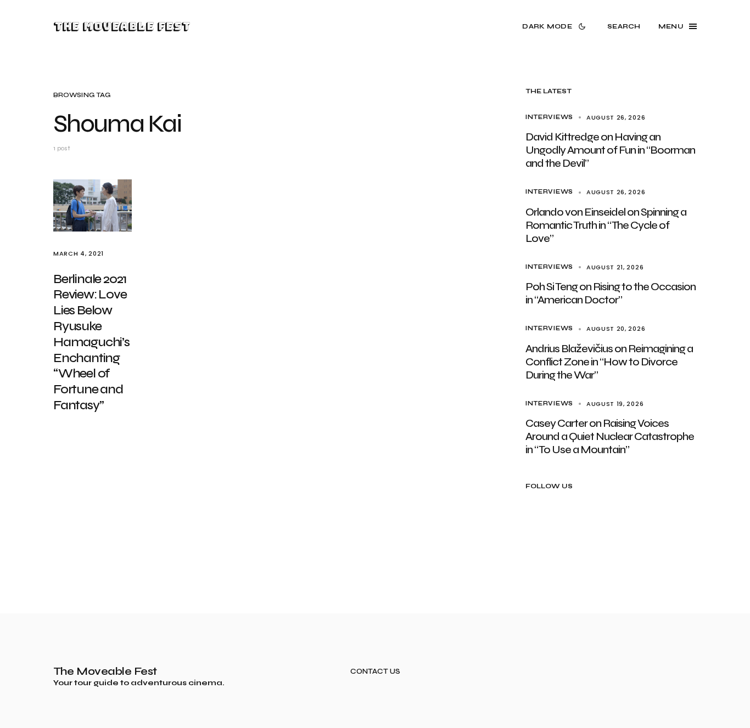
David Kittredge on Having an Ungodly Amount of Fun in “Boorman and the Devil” (610, 150)
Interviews (549, 117)
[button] (556, 26)
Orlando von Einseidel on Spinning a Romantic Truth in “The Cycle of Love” (605, 225)
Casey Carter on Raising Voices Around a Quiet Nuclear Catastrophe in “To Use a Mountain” (609, 436)
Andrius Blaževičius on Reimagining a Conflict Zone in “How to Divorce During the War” (609, 362)
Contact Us (375, 671)
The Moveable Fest (121, 26)
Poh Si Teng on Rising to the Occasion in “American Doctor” (610, 293)
